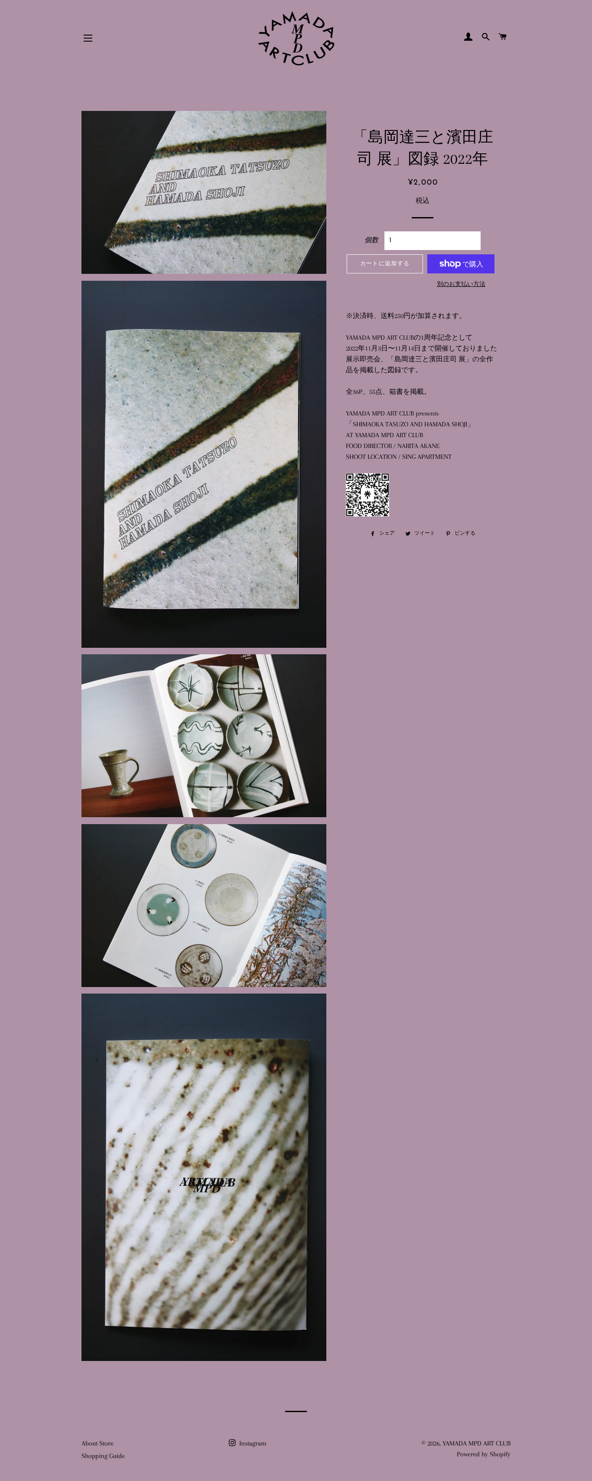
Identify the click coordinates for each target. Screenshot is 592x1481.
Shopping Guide (103, 1456)
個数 (371, 240)
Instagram (252, 1443)
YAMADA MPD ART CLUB (476, 1443)
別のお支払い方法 (461, 284)
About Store (97, 1443)
